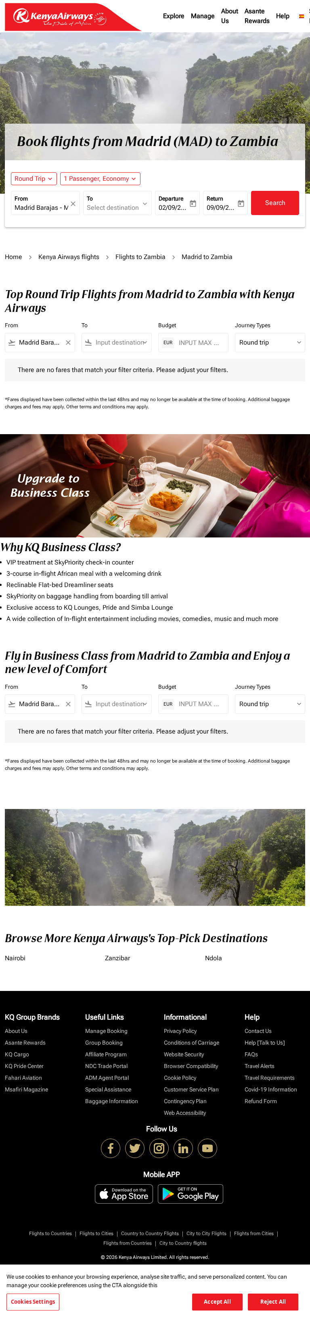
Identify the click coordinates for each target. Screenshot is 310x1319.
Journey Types (252, 325)
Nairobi (15, 958)
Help (282, 16)
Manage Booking (106, 1031)
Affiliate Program (106, 1054)
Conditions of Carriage (191, 1042)
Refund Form (261, 1101)
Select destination (113, 207)
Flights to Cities (96, 1233)
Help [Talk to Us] (265, 1042)
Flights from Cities (254, 1233)
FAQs (251, 1054)
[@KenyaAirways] (135, 1148)
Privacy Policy (180, 1031)
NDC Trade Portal (106, 1066)
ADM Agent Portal (107, 1077)
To (90, 198)
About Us (229, 16)
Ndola (213, 958)
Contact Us (258, 1031)
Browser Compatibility (191, 1066)
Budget (167, 325)
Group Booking (104, 1042)
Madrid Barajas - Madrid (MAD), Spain (41, 207)
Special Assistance (108, 1089)
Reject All (273, 1301)
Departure (171, 198)
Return (215, 198)
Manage (203, 16)
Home (13, 257)
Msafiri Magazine (26, 1089)
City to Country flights (183, 1243)
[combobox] (40, 342)
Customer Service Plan (191, 1089)
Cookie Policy (180, 1077)
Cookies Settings (33, 1301)
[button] (100, 178)
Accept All (217, 1301)
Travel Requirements (270, 1077)
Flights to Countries (50, 1233)
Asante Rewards (257, 16)
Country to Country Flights (150, 1233)
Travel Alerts (259, 1066)
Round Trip (30, 178)
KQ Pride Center (24, 1066)
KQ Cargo (17, 1054)
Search (275, 203)
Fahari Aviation (23, 1077)
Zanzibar (117, 958)
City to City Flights (206, 1233)
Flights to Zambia (140, 257)
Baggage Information (111, 1101)
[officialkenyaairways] (159, 1148)
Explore (173, 16)
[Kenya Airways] (110, 1148)
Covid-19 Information (271, 1089)
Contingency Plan (185, 1101)
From (21, 198)
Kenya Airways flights (68, 257)
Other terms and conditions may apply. (107, 407)
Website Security (184, 1054)
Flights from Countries (127, 1243)
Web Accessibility (185, 1113)
